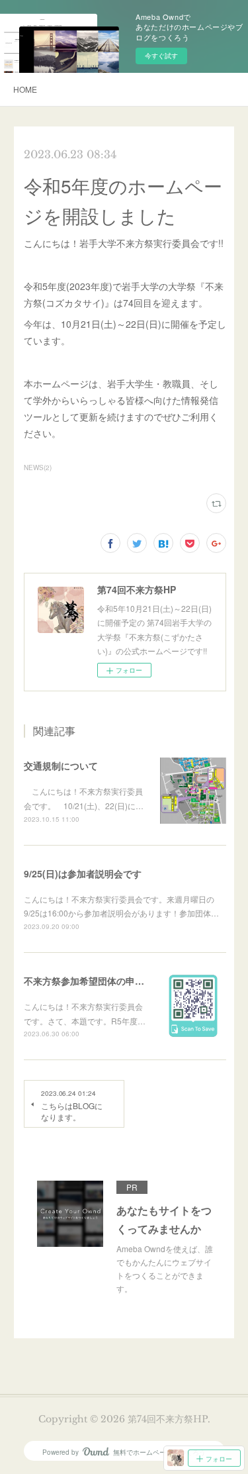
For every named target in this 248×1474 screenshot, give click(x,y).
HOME (25, 89)
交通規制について (61, 765)
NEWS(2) (38, 467)
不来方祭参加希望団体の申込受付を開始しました (125, 980)
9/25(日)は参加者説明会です (83, 873)
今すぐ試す (161, 55)
